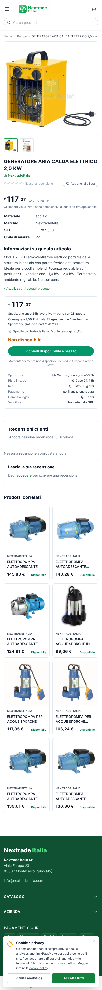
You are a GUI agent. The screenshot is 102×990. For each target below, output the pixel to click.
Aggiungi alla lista (83, 183)
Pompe (22, 36)
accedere (24, 475)
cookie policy (38, 968)
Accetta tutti (73, 978)
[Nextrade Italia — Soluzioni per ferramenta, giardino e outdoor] (33, 9)
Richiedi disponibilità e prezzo (51, 351)
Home (8, 36)
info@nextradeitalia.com (23, 880)
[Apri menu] (7, 9)
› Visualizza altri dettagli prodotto (27, 288)
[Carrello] (93, 8)
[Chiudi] (94, 941)
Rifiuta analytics (28, 978)
